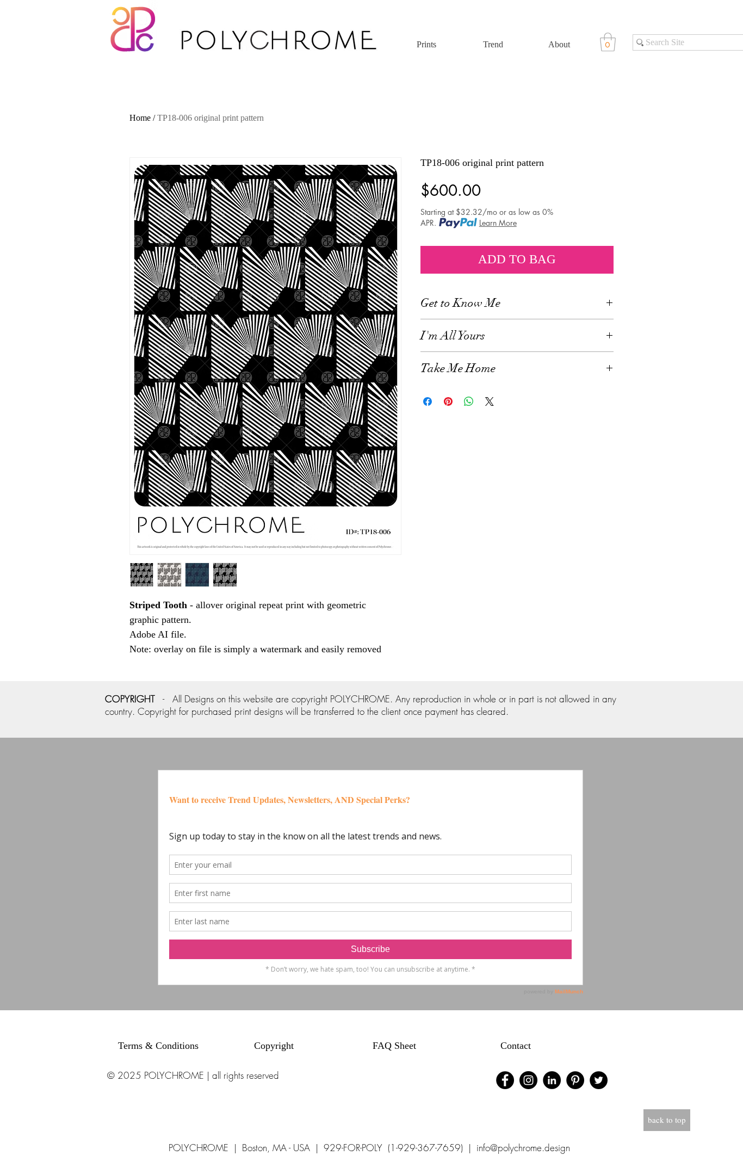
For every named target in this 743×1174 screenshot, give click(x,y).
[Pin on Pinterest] (448, 401)
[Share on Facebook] (427, 401)
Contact (515, 1045)
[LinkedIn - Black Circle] (552, 1080)
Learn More (498, 223)
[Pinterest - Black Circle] (575, 1080)
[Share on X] (489, 401)
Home (140, 117)
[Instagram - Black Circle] (528, 1080)
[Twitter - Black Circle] (599, 1080)
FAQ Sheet (394, 1045)
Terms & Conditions (158, 1045)
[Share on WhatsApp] (468, 401)
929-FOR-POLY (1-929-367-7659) (393, 1147)
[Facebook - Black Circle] (505, 1080)
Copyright (274, 1045)
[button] (608, 42)
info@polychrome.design (523, 1147)
